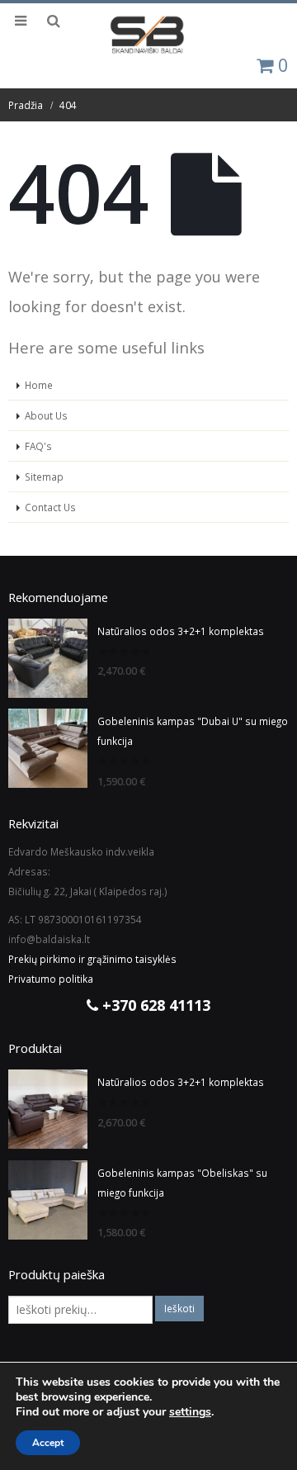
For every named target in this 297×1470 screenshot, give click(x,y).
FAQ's (38, 446)
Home (39, 384)
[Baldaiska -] (148, 35)
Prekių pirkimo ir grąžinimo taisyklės (92, 958)
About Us (46, 415)
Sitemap (44, 476)
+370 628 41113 (154, 1005)
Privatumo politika (50, 978)
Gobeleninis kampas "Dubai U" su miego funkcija (192, 730)
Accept (48, 1442)
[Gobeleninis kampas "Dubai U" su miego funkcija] (47, 748)
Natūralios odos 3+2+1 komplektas (180, 631)
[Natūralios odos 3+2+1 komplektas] (47, 658)
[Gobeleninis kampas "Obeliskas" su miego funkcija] (47, 1200)
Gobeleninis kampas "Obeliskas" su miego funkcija (182, 1182)
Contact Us (50, 507)
